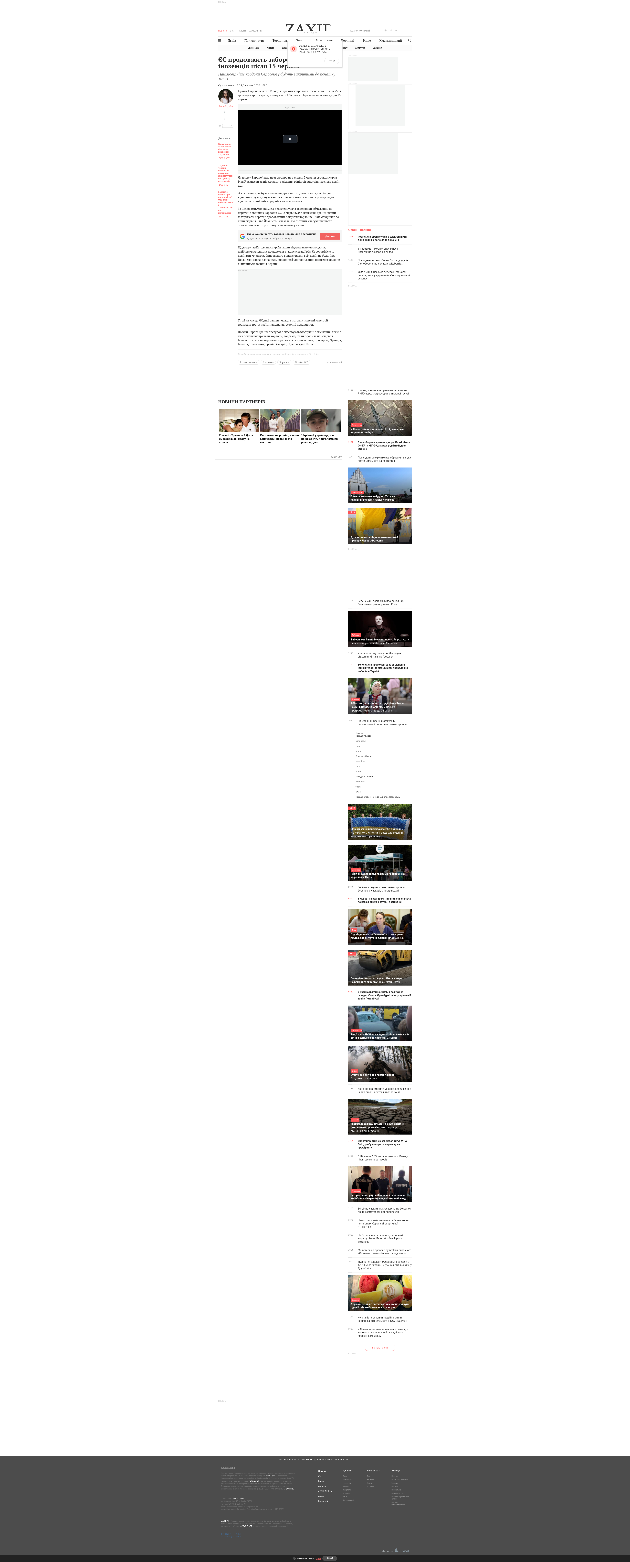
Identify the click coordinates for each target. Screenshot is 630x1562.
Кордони (284, 362)
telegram (391, 30)
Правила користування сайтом (400, 1498)
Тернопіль (280, 41)
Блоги (242, 30)
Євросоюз (268, 362)
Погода (359, 733)
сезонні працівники (299, 324)
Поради (286, 47)
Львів (232, 41)
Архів (321, 1496)
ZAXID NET (307, 27)
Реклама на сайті (398, 1493)
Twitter (370, 1483)
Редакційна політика (399, 1479)
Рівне (367, 41)
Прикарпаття (254, 41)
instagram (386, 30)
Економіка (253, 47)
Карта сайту (324, 1500)
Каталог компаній (360, 30)
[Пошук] (408, 40)
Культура (360, 47)
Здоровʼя (377, 47)
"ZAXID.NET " (270, 1475)
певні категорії (317, 320)
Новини (222, 30)
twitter (380, 30)
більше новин (380, 1348)
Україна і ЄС (301, 362)
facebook (375, 30)
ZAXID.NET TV (255, 30)
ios (406, 30)
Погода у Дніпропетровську (386, 796)
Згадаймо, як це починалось (225, 202)
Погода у (363, 735)
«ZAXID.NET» (238, 1498)
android (401, 30)
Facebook (371, 1479)
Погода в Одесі (363, 796)
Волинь (301, 41)
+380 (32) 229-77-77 (237, 1504)
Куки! (318, 1558)
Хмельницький (390, 41)
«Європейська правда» (265, 177)
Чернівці (347, 41)
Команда (394, 1483)
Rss (368, 1476)
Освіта (270, 47)
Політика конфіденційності (398, 1503)
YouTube (370, 1486)
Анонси (322, 1486)
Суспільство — (226, 85)
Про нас (394, 1476)
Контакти (394, 1486)
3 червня (327, 336)
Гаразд (332, 61)
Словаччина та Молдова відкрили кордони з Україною (224, 149)
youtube (396, 30)
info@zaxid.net (251, 1506)
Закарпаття (324, 41)
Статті (233, 30)
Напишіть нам (396, 1490)
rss (411, 30)
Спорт (344, 47)
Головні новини (248, 362)
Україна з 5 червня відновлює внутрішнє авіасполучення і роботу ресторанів (225, 173)
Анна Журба (226, 106)
